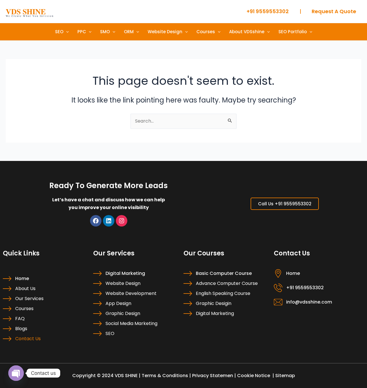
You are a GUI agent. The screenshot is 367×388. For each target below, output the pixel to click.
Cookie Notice (253, 375)
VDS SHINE (26, 11)
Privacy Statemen (212, 375)
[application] (66, 31)
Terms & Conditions (165, 375)
